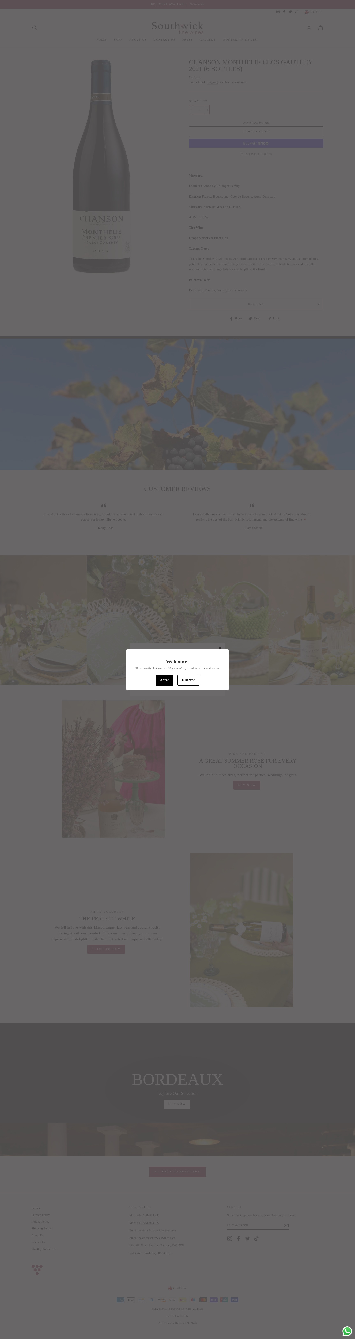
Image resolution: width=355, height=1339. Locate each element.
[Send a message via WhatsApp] (347, 1331)
